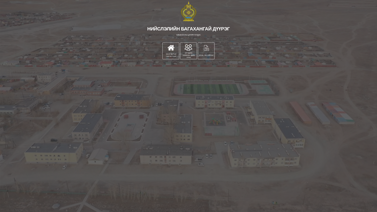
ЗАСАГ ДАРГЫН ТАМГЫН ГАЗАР (171, 55)
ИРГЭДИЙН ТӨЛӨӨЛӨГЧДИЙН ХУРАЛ (189, 55)
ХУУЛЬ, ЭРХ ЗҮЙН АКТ (206, 55)
